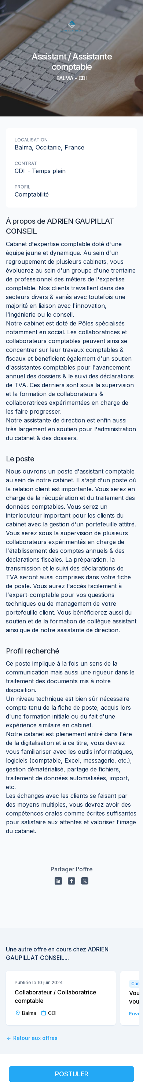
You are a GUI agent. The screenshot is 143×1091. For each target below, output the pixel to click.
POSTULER (71, 1074)
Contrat (26, 163)
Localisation (31, 140)
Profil (22, 187)
